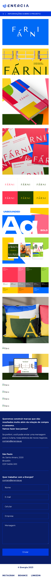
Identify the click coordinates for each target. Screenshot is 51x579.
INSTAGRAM (8, 575)
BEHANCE (23, 575)
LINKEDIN (35, 575)
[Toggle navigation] (45, 5)
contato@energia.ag (12, 441)
